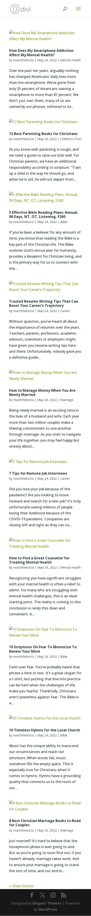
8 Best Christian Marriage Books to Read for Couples (45, 822)
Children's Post (71, 139)
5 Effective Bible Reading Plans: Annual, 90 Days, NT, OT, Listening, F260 (43, 214)
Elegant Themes (46, 903)
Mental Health (70, 60)
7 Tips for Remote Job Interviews (38, 473)
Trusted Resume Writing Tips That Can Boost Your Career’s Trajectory (43, 303)
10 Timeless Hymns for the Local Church (44, 730)
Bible (63, 222)
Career (65, 311)
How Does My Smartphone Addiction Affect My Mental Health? (41, 52)
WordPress (47, 909)
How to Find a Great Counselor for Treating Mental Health (39, 560)
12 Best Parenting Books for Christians (43, 133)
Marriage (66, 400)
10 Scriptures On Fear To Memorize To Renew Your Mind (43, 649)
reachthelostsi (23, 60)
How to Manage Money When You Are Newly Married (42, 392)
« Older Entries (21, 886)
